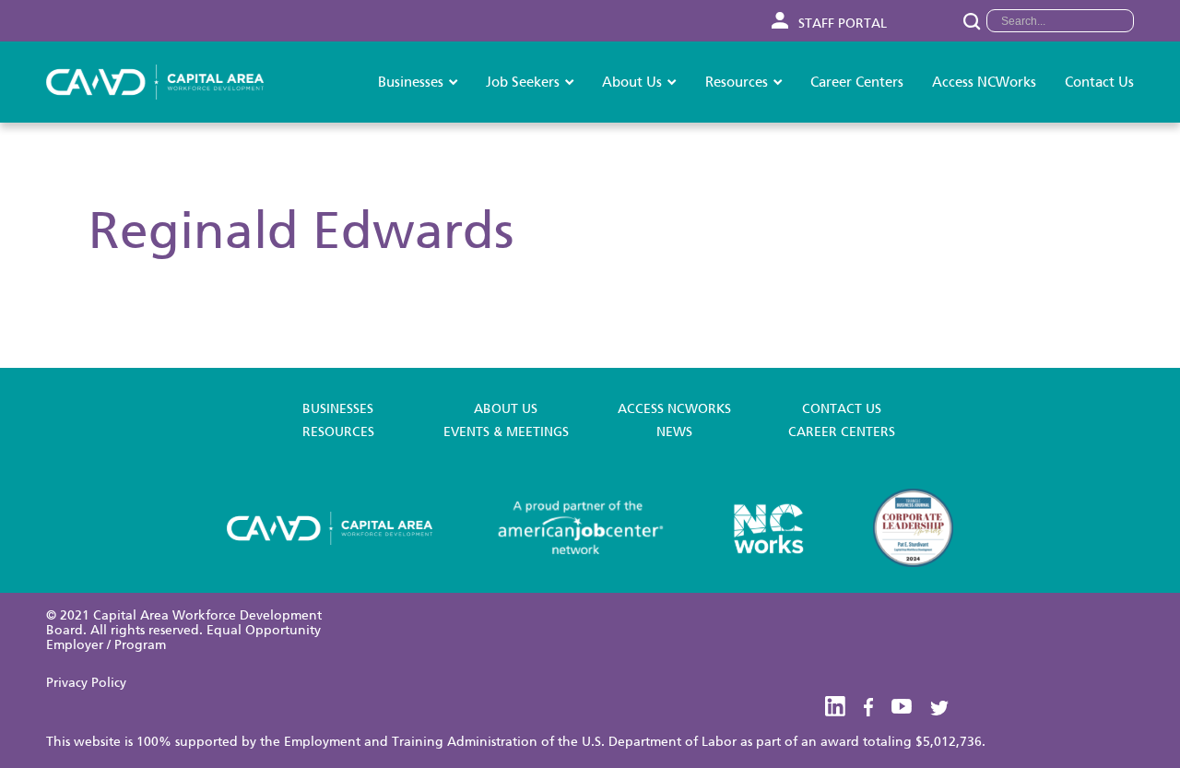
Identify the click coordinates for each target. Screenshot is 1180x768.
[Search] (971, 21)
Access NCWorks (984, 82)
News (674, 432)
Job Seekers (523, 82)
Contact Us (1099, 82)
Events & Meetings (506, 432)
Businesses (410, 82)
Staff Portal (841, 23)
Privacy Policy (86, 683)
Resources (736, 82)
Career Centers (856, 82)
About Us (632, 82)
